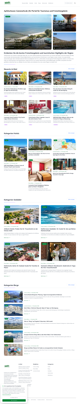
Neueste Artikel (25, 3)
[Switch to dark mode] (75, 3)
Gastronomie (44, 3)
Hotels (35, 3)
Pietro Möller (31, 86)
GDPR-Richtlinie (33, 399)
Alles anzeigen (71, 68)
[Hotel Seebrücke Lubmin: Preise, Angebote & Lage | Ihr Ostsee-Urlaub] (28, 32)
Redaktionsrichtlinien (41, 399)
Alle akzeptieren (14, 400)
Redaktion (35, 364)
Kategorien (50, 364)
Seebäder (31, 3)
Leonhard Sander (7, 86)
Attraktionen (50, 3)
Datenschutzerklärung (6, 394)
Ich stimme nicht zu (14, 397)
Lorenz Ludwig (56, 115)
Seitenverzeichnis (49, 399)
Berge (39, 3)
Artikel (20, 364)
